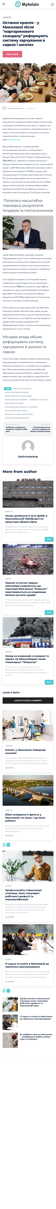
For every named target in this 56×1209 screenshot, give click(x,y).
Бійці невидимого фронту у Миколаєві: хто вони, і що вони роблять (25, 817)
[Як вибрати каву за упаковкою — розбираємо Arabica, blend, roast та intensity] (10, 1040)
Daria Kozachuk (15, 108)
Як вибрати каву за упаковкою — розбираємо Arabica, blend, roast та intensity (36, 1036)
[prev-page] (4, 845)
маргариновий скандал (17, 392)
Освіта (7, 17)
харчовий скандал (14, 403)
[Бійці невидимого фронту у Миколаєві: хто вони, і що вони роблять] (28, 790)
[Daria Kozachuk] (5, 108)
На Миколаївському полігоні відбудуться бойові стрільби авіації (40, 429)
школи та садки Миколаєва (19, 414)
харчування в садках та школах (21, 407)
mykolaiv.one (14, 139)
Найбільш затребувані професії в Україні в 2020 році (16, 429)
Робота (9, 511)
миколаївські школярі (16, 400)
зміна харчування (22, 389)
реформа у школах (39, 400)
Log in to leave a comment (28, 700)
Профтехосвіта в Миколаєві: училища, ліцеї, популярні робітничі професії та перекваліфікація (23, 895)
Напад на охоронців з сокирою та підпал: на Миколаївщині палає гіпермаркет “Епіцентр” (27, 659)
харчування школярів (16, 411)
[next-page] (8, 845)
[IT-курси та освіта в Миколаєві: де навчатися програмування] (28, 939)
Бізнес (8, 579)
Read (49, 539)
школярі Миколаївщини (17, 418)
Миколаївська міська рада (18, 396)
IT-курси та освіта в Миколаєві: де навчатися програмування (27, 965)
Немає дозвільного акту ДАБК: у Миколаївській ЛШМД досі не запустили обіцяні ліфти (26, 518)
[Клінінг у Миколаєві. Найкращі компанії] (28, 725)
